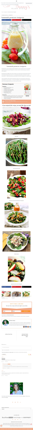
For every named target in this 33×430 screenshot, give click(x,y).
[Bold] (2, 350)
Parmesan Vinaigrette (16, 316)
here (24, 396)
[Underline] (5, 350)
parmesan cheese (10, 316)
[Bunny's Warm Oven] (16, 9)
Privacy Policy (16, 4)
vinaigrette (27, 316)
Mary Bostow (5, 15)
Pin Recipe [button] (27, 92)
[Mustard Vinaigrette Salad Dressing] (6, 294)
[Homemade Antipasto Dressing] (16, 294)
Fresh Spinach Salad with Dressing (17, 229)
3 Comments (10, 15)
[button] (30, 23)
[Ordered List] (6, 350)
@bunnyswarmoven (22, 101)
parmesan (5, 316)
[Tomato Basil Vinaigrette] (26, 294)
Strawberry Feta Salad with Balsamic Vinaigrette (16, 200)
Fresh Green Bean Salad (16, 168)
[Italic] (3, 350)
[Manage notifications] (31, 424)
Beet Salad (16, 136)
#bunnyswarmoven (7, 102)
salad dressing (23, 316)
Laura (7, 365)
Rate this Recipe (27, 94)
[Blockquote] (8, 350)
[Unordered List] (7, 350)
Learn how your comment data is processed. (20, 352)
